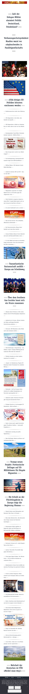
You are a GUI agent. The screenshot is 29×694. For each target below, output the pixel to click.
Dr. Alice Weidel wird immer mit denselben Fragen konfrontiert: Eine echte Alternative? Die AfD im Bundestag (14, 242)
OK (11, 687)
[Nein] (27, 686)
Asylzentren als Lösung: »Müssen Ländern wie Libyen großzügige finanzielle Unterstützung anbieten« (14, 322)
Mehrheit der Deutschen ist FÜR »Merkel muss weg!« (14, 668)
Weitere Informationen (14, 691)
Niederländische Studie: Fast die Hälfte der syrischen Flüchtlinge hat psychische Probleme (14, 567)
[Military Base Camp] (14, 443)
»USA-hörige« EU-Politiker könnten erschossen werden (14, 102)
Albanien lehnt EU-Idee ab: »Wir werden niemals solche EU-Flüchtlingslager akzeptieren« (14, 313)
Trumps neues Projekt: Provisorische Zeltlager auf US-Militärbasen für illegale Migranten (14, 467)
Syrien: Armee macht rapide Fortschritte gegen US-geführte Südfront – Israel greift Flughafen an (14, 425)
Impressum (19, 677)
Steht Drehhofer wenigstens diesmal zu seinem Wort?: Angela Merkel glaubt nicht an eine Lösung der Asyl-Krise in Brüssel (14, 201)
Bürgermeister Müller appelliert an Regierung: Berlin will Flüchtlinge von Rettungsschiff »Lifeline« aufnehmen (13, 528)
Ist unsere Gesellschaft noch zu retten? (15, 207)
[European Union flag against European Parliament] (14, 247)
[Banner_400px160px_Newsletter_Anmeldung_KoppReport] (14, 210)
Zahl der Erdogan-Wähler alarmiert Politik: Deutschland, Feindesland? (14, 20)
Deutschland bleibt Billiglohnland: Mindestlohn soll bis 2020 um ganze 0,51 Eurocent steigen (13, 609)
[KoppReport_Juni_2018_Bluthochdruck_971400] (14, 409)
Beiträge (6, 677)
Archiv (12, 677)
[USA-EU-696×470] (14, 81)
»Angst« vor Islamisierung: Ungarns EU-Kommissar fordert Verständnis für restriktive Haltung (14, 364)
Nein (18, 687)
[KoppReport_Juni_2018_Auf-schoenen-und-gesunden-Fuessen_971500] (14, 614)
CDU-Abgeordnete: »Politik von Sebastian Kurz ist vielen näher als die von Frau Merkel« (14, 126)
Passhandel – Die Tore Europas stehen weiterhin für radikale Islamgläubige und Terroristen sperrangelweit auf (13, 391)
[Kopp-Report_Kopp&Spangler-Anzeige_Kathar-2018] (14, 369)
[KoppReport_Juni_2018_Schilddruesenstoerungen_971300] (14, 176)
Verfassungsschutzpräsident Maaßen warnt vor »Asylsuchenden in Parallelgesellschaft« (16, 44)
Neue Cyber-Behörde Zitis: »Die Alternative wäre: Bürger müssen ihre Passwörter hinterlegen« (14, 519)
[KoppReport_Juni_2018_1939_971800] (14, 333)
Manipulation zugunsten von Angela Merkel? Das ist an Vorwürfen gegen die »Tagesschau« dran (13, 192)
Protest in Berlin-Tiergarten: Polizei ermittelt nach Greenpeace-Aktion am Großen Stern (14, 575)
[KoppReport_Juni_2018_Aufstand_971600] (14, 138)
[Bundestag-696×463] (14, 646)
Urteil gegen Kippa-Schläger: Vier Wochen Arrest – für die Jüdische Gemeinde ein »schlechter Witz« (14, 558)
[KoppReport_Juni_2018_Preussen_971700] (14, 580)
